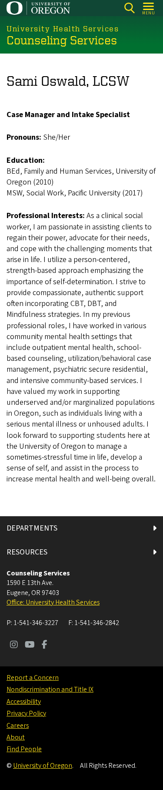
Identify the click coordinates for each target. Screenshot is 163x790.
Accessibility (24, 701)
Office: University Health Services (53, 602)
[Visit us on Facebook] (44, 645)
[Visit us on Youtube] (29, 645)
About (16, 737)
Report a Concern (33, 677)
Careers (18, 725)
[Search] (129, 8)
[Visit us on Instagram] (14, 645)
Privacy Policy (26, 713)
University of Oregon (42, 765)
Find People (24, 749)
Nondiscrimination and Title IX (50, 689)
